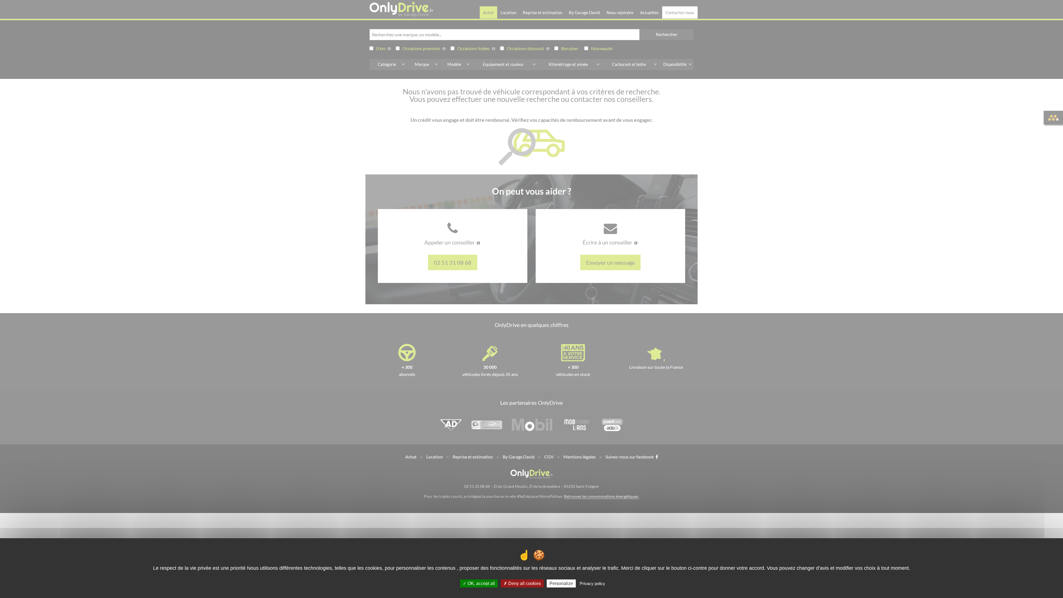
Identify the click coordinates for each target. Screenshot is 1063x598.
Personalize (561, 583)
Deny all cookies (524, 583)
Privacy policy (592, 583)
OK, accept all (480, 583)
